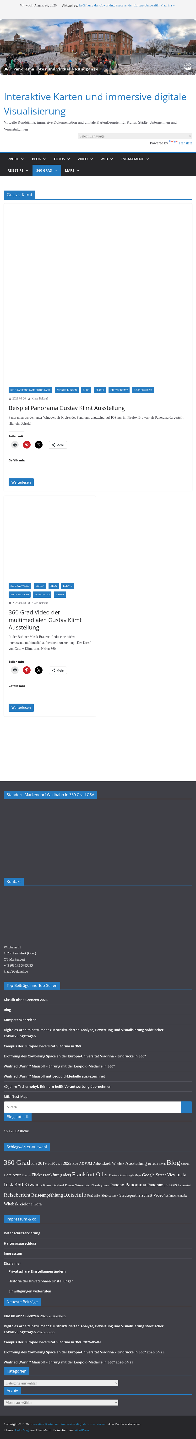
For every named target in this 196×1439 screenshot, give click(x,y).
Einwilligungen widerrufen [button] (30, 1291)
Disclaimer (12, 1263)
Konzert (69, 1185)
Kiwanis (33, 1184)
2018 (34, 1164)
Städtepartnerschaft (135, 1195)
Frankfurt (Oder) (57, 1175)
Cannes (185, 1163)
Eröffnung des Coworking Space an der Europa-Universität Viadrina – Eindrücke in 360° (75, 1056)
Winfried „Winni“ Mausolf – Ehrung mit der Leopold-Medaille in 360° (59, 1066)
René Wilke (93, 1195)
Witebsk (11, 1203)
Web (104, 159)
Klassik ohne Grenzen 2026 (26, 999)
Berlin (40, 586)
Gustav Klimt (119, 390)
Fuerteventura (117, 1175)
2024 (75, 1163)
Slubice (106, 1195)
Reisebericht (17, 1195)
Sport (115, 1195)
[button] (21, 159)
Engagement (132, 159)
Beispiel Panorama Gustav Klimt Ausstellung (67, 408)
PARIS (173, 1185)
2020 (51, 1163)
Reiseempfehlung (47, 1195)
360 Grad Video (20, 586)
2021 (59, 1163)
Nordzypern (100, 1185)
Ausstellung (136, 1163)
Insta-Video (42, 594)
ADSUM (85, 1163)
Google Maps (133, 1175)
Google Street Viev (158, 1174)
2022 (67, 1163)
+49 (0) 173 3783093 (18, 965)
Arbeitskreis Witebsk (108, 1163)
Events (67, 586)
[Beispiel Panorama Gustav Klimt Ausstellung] (98, 297)
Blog (36, 159)
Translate (185, 143)
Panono (117, 1184)
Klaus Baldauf (40, 398)
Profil (13, 159)
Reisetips (15, 170)
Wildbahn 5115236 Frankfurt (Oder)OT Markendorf (20, 953)
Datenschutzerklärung (22, 1233)
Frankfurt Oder (90, 1174)
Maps (69, 170)
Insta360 (13, 1184)
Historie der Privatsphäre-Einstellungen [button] (41, 1281)
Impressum (13, 1253)
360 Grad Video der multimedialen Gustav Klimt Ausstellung (45, 619)
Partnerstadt (184, 1185)
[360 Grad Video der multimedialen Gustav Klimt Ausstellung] (50, 542)
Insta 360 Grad (143, 390)
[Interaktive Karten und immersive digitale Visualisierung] (98, 47)
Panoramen (157, 1184)
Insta (181, 1174)
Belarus (153, 1163)
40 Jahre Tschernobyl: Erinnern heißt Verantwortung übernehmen (57, 1086)
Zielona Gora (31, 1204)
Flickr (100, 390)
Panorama (135, 1184)
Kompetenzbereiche (20, 1020)
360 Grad (44, 170)
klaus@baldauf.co (16, 971)
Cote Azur (12, 1175)
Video (83, 159)
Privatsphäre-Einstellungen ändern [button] (37, 1271)
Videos (60, 594)
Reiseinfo (75, 1195)
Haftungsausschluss (20, 1243)
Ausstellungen (67, 390)
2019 (42, 1163)
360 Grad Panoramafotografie (30, 390)
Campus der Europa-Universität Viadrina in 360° (43, 1046)
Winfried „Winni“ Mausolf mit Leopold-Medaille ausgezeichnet (54, 1076)
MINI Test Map (15, 1096)
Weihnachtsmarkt (175, 1195)
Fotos (59, 159)
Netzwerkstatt (82, 1185)
